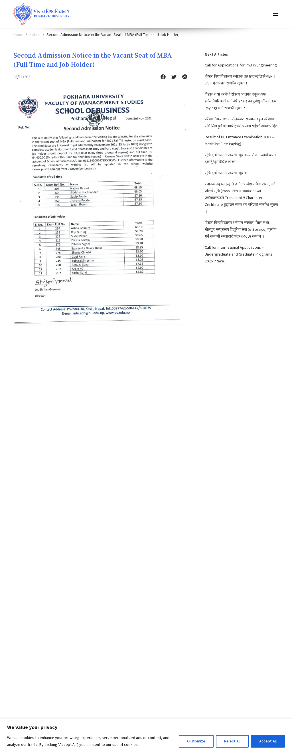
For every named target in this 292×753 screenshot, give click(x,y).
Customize (196, 741)
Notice (34, 35)
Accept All (268, 741)
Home (18, 35)
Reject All (232, 741)
